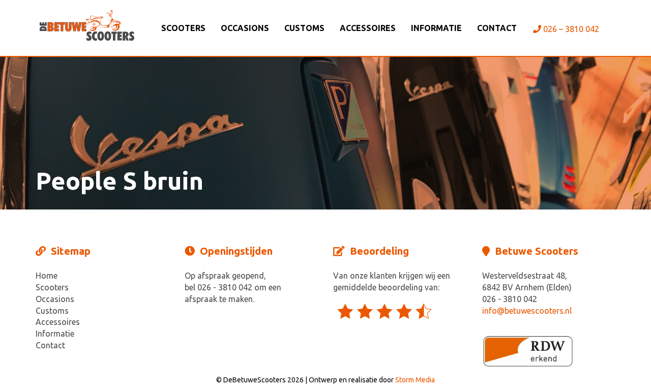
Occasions (245, 28)
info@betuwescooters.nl (527, 310)
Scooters (183, 28)
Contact (497, 28)
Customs (304, 28)
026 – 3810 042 (570, 29)
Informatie (436, 28)
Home (46, 275)
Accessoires (368, 28)
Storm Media (415, 380)
